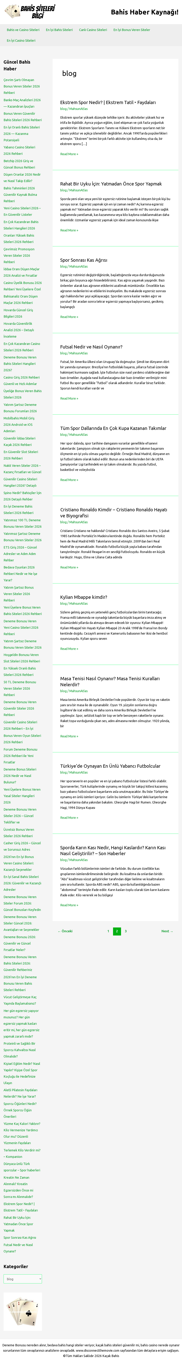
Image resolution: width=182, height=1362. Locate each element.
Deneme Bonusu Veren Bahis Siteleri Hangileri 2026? (20, 363)
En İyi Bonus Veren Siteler (131, 30)
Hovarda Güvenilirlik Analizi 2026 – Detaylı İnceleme (19, 330)
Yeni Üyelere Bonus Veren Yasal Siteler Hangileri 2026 (22, 796)
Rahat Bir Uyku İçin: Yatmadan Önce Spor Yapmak (18, 1224)
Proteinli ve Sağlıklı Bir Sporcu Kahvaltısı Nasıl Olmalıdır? (20, 1050)
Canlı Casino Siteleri (93, 30)
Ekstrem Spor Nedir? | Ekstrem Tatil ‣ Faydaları (108, 102)
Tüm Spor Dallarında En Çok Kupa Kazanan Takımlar (113, 428)
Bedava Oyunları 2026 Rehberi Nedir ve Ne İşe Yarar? (20, 573)
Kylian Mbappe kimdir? (83, 597)
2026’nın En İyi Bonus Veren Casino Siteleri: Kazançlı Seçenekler (19, 863)
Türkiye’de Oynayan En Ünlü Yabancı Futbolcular (110, 766)
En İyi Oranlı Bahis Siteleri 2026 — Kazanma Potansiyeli (22, 133)
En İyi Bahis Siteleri (59, 30)
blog (63, 108)
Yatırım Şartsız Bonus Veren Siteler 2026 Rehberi (19, 594)
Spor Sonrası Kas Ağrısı (20, 1237)
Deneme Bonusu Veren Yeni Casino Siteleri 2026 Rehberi (21, 627)
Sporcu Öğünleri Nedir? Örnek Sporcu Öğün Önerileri (20, 1110)
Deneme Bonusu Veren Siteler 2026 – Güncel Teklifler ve (20, 816)
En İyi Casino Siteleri (21, 40)
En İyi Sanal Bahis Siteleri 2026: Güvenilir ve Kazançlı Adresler (22, 883)
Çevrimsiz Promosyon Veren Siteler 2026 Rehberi (19, 255)
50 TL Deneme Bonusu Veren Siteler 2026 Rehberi (20, 688)
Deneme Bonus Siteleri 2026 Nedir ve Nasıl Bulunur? (20, 775)
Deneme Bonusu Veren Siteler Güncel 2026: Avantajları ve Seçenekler (21, 923)
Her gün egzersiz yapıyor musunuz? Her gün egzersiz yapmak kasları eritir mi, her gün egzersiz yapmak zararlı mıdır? (21, 1023)
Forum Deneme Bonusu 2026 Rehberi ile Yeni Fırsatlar (20, 756)
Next (167, 931)
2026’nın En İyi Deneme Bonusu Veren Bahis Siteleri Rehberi (20, 983)
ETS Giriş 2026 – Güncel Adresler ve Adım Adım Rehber (20, 554)
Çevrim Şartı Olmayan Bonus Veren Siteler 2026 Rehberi (22, 86)
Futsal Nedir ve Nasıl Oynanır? (91, 346)
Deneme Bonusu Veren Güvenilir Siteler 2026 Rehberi (20, 708)
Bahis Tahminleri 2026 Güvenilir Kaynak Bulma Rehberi (20, 194)
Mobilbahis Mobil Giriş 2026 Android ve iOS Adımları (19, 424)
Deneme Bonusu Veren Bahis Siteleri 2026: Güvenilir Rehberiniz (20, 963)
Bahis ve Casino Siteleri (23, 30)
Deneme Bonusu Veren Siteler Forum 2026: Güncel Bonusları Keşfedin (22, 903)
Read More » (69, 154)
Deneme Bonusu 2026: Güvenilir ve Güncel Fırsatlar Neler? (20, 943)
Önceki (65, 931)
